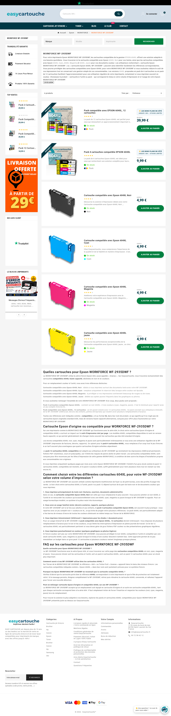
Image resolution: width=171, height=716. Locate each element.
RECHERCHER (149, 41)
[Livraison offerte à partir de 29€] (21, 185)
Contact (77, 662)
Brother (49, 626)
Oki (47, 656)
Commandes (106, 626)
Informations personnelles (112, 623)
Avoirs (103, 630)
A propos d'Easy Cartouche (85, 642)
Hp (47, 630)
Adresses (105, 633)
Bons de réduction (108, 636)
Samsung (50, 652)
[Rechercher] (118, 13)
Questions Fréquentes (83, 665)
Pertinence (147, 93)
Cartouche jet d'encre (55, 623)
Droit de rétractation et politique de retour (83, 646)
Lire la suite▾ (48, 82)
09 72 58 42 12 (137, 635)
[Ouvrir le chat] (165, 710)
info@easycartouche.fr (140, 632)
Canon (49, 633)
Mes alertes (106, 639)
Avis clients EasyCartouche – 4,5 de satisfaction (85, 658)
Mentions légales (81, 628)
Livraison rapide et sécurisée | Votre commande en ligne (85, 624)
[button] (6, 312)
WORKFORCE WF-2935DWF (17, 38)
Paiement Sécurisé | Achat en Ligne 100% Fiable (84, 637)
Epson (48, 636)
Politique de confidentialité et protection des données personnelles (85, 652)
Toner (48, 639)
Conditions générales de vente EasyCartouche (84, 632)
